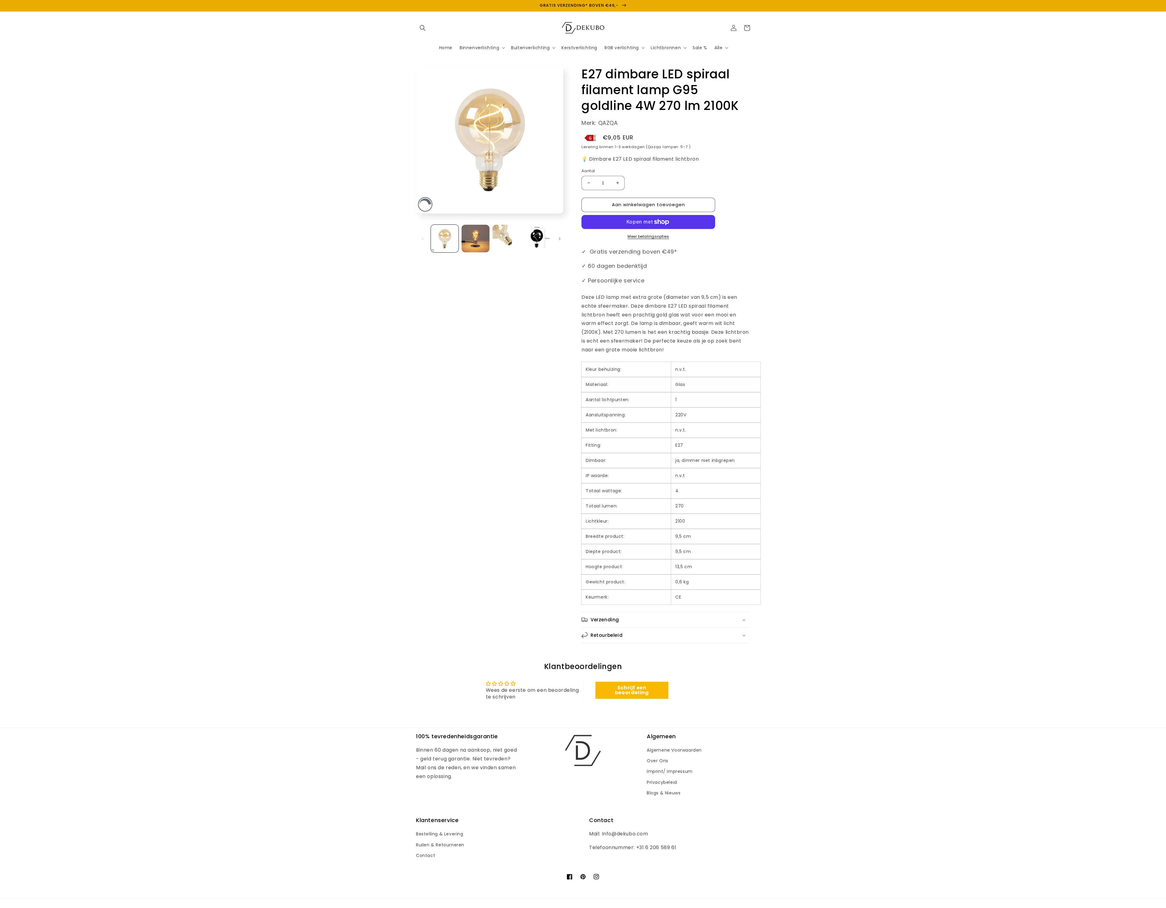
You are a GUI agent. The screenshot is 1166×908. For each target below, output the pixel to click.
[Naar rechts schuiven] (559, 238)
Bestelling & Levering (439, 834)
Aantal (588, 171)
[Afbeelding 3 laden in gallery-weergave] (506, 238)
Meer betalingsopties (648, 236)
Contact (425, 855)
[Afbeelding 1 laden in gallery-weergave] (445, 238)
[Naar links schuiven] (422, 238)
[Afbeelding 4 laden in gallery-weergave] (537, 238)
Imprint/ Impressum (670, 771)
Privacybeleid (662, 782)
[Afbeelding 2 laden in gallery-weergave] (475, 238)
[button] (422, 28)
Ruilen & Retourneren (440, 845)
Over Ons (657, 761)
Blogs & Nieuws (663, 793)
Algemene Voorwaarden (674, 750)
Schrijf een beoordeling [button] (632, 690)
